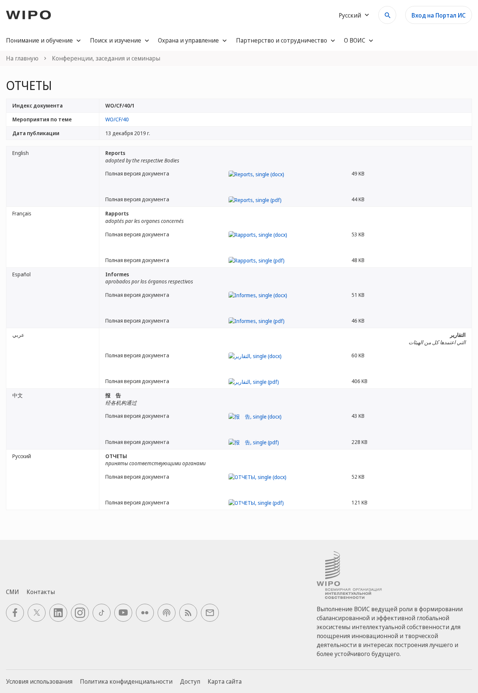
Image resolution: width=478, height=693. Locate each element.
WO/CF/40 (117, 119)
